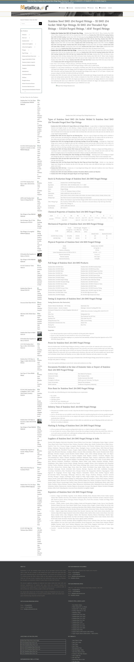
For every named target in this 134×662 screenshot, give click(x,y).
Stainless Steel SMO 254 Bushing (70, 39)
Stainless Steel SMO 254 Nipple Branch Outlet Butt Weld (68, 61)
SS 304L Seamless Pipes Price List (29, 645)
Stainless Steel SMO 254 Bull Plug (84, 42)
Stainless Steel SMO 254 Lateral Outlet (71, 48)
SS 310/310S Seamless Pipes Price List (30, 649)
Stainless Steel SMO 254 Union (90, 41)
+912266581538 (28, 605)
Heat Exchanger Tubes (78, 650)
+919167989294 (28, 607)
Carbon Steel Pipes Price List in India (30, 640)
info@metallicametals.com (30, 609)
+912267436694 (76, 572)
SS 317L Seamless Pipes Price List (29, 653)
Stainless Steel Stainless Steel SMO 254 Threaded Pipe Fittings (67, 33)
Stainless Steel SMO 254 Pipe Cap (97, 37)
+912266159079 (76, 589)
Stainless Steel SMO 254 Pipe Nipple (76, 44)
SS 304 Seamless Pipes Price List (29, 642)
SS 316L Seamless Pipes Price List (29, 651)
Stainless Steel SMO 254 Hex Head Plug (90, 39)
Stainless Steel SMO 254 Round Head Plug (71, 41)
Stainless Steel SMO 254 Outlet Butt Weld (80, 60)
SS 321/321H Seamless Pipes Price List (30, 647)
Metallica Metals (75, 578)
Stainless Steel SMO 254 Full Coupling (99, 35)
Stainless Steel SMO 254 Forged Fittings (70, 21)
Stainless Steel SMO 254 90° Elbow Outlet (92, 46)
